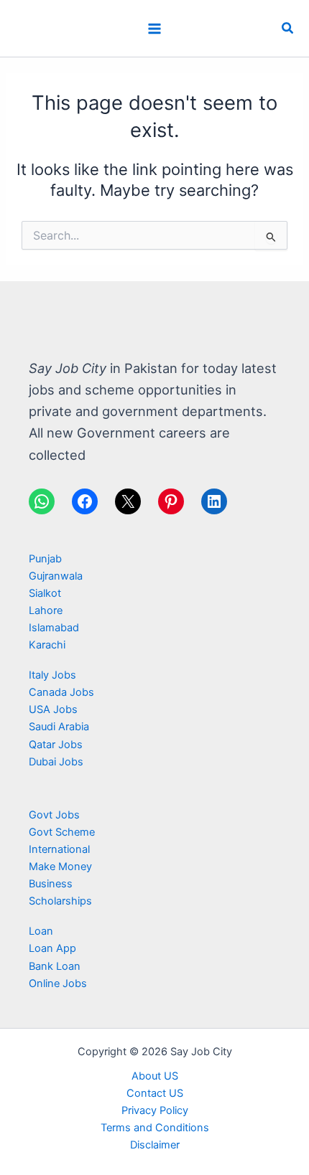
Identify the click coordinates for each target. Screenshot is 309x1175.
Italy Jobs (52, 675)
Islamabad (54, 627)
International (59, 849)
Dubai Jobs (56, 761)
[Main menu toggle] (154, 29)
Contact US (154, 1093)
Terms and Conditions (155, 1127)
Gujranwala (56, 576)
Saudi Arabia (59, 726)
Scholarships (60, 901)
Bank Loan (54, 966)
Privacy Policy (154, 1110)
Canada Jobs (61, 692)
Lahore (46, 610)
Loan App (52, 948)
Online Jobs (58, 983)
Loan (41, 931)
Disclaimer (155, 1144)
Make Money (60, 866)
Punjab (45, 558)
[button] (288, 28)
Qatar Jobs (56, 744)
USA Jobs (53, 709)
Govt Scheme (62, 832)
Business (51, 883)
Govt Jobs (54, 814)
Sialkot (45, 593)
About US (155, 1076)
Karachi (47, 644)
